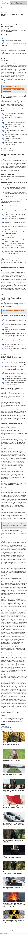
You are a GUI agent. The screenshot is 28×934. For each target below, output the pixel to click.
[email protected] (19, 3)
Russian (2, 933)
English (2, 7)
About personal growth (8, 2)
